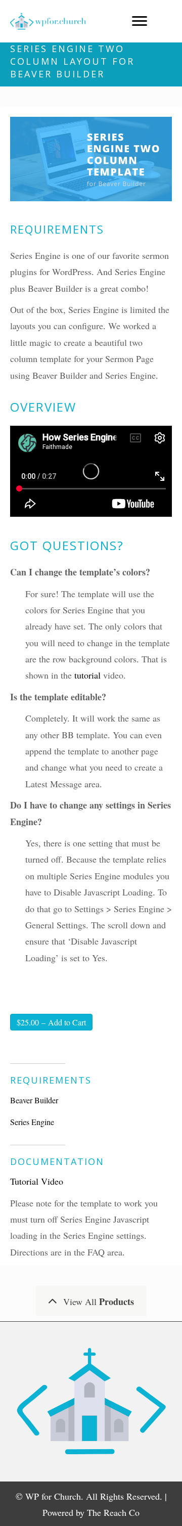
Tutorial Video (36, 1181)
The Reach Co (113, 1512)
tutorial (87, 675)
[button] (91, 1300)
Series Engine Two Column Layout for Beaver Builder (72, 61)
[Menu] (139, 21)
